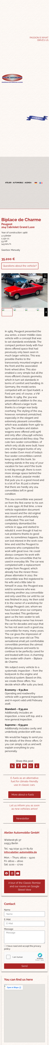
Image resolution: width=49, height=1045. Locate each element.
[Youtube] (17, 873)
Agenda (28, 183)
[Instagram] (12, 873)
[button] (12, 765)
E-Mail (7, 919)
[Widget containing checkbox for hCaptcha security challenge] (24, 957)
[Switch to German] (35, 182)
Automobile (18, 183)
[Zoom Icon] (45, 275)
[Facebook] (6, 873)
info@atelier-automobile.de (20, 852)
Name (7, 910)
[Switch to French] (41, 182)
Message (8, 929)
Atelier (8, 183)
